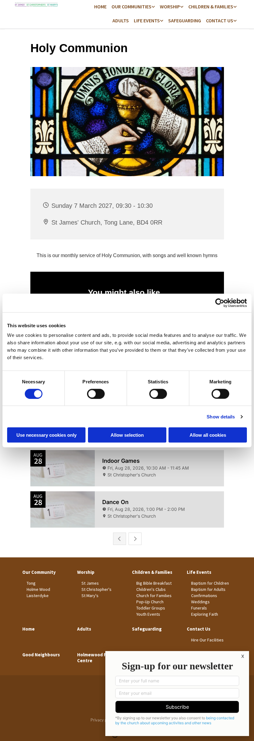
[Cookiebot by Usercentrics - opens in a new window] (220, 302)
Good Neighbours (41, 655)
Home (100, 6)
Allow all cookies (208, 435)
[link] (133, 7)
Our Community (39, 572)
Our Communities (131, 6)
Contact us (219, 20)
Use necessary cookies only (46, 435)
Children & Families (210, 6)
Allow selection (127, 435)
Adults (120, 20)
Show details (221, 416)
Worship (170, 6)
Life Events (147, 20)
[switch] (96, 394)
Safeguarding (184, 20)
